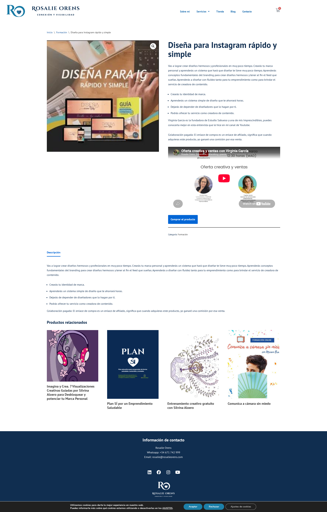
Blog (233, 11)
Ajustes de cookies (241, 506)
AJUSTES (167, 508)
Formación (61, 32)
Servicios (201, 11)
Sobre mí (185, 11)
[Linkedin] (149, 472)
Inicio (50, 32)
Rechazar (214, 506)
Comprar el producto (183, 219)
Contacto (247, 11)
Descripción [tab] (53, 252)
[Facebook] (159, 472)
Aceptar (193, 506)
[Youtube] (177, 472)
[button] (153, 46)
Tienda (220, 11)
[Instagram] (168, 472)
